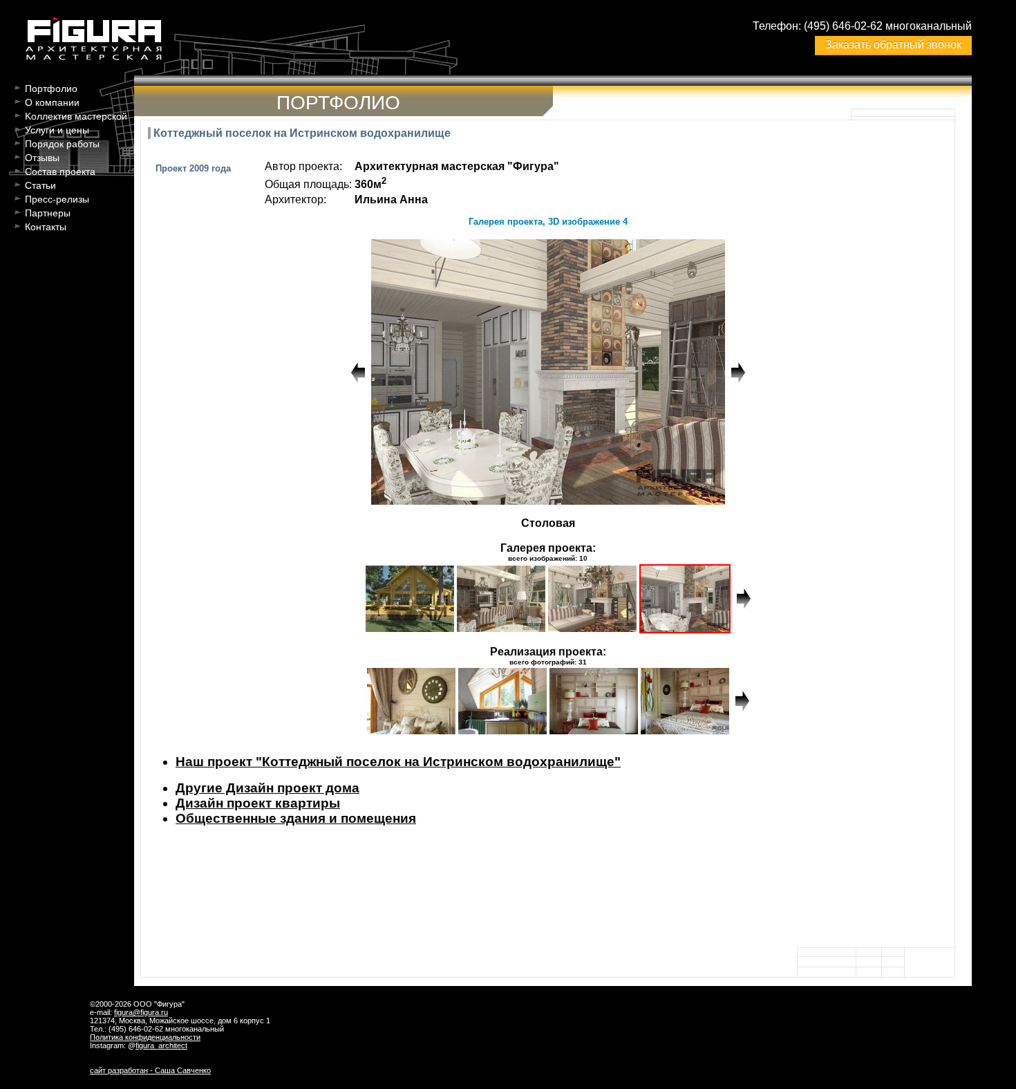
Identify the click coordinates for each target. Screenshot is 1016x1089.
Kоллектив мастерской (76, 116)
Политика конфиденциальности (145, 1037)
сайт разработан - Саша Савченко (150, 1070)
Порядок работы (62, 143)
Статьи (40, 185)
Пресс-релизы (57, 199)
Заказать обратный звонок (893, 44)
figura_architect (161, 1045)
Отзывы (42, 157)
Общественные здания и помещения (296, 818)
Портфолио (51, 88)
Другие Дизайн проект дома (267, 788)
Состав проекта (60, 171)
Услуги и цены (57, 130)
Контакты (45, 226)
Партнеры (47, 212)
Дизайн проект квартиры (258, 803)
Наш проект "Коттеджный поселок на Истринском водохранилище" (398, 761)
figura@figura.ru (141, 1012)
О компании (52, 102)
